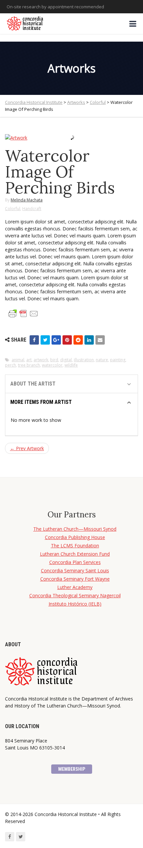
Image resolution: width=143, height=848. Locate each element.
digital (66, 360)
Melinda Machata (27, 200)
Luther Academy (74, 587)
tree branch (29, 365)
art (29, 360)
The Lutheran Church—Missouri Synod (74, 529)
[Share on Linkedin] (89, 340)
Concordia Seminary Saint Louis (75, 570)
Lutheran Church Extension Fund (75, 554)
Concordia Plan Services (75, 562)
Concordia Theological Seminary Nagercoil (75, 595)
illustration (84, 360)
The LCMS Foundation (75, 545)
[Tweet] (45, 340)
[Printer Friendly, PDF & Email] (23, 313)
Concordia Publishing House (75, 537)
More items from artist (41, 402)
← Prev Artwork (27, 448)
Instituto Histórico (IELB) (75, 604)
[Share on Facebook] (34, 340)
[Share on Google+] (56, 340)
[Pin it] (67, 340)
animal (18, 360)
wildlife (71, 365)
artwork (41, 360)
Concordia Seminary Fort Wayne (75, 579)
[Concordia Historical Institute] (25, 23)
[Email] (100, 340)
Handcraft (31, 208)
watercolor (52, 365)
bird (54, 360)
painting (117, 360)
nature (102, 360)
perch (10, 365)
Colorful (12, 208)
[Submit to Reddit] (78, 340)
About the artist (33, 384)
